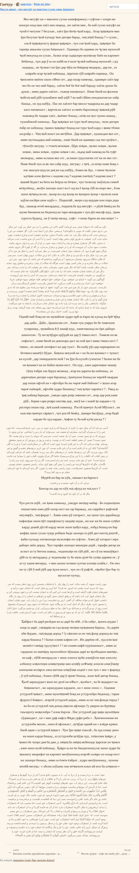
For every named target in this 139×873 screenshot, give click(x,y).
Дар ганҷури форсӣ (42, 860)
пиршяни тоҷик (22, 860)
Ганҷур (6, 4)
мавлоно (26, 4)
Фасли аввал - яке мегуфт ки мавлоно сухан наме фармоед (37, 9)
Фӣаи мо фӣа (42, 4)
